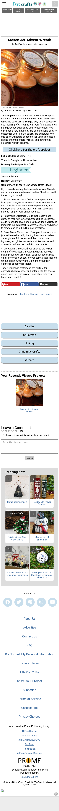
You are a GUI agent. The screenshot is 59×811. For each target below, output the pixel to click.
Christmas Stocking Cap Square (35, 294)
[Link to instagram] (41, 602)
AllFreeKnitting (29, 735)
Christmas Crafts (29, 351)
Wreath (29, 360)
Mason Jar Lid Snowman (42, 538)
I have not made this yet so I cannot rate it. (27, 435)
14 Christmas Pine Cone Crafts (17, 538)
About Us (29, 618)
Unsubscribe (29, 708)
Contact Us (29, 636)
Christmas (29, 335)
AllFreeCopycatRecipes (29, 753)
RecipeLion (30, 748)
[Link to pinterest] (30, 602)
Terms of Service (29, 699)
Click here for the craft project (29, 149)
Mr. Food (29, 744)
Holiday (29, 343)
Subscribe (29, 690)
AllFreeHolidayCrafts (29, 740)
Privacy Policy (29, 672)
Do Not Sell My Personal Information (29, 654)
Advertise (29, 627)
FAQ (29, 645)
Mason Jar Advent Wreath (29, 410)
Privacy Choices (29, 716)
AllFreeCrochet (29, 731)
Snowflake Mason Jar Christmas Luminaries (17, 574)
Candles (30, 326)
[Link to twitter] (18, 602)
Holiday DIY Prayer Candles (42, 503)
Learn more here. (29, 777)
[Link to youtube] (52, 602)
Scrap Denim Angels (17, 502)
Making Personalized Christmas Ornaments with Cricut (41, 575)
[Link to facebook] (7, 602)
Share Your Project (29, 681)
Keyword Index (29, 663)
